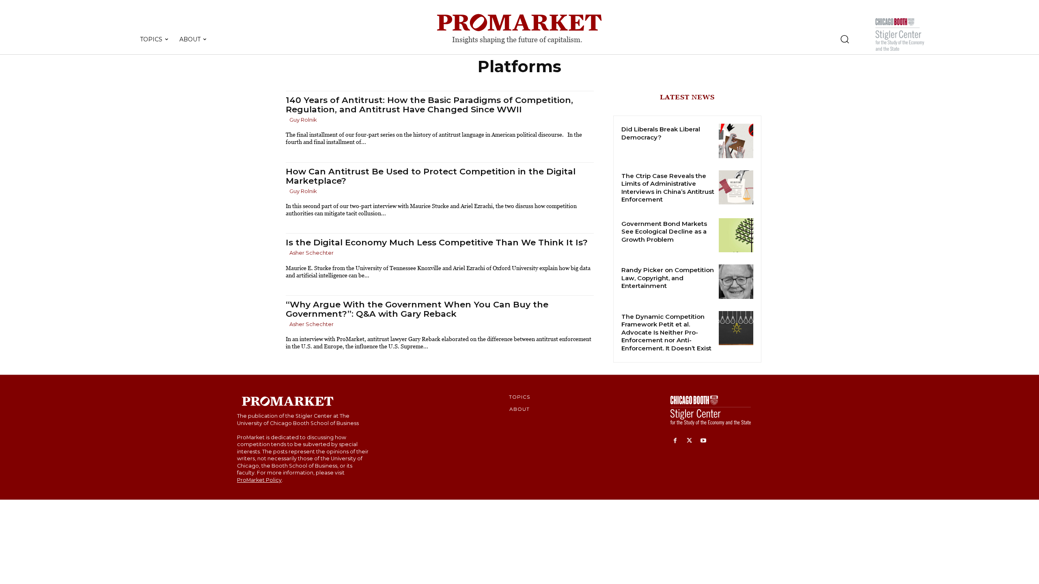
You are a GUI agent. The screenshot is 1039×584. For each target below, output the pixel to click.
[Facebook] (675, 441)
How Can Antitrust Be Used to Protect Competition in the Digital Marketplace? (431, 176)
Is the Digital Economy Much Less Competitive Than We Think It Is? (437, 242)
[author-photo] (287, 120)
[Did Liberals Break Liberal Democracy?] (736, 141)
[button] (844, 39)
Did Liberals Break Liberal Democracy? (660, 133)
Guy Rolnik (303, 119)
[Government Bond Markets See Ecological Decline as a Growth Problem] (736, 235)
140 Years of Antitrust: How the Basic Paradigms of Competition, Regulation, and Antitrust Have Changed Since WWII (429, 104)
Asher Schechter (311, 252)
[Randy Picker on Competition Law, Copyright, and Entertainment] (736, 281)
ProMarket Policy (259, 480)
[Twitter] (689, 441)
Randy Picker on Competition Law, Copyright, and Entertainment (667, 278)
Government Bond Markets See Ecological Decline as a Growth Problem (664, 231)
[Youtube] (703, 441)
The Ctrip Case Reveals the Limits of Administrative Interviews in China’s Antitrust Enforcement (667, 188)
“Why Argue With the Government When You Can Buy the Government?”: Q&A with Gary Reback (417, 309)
